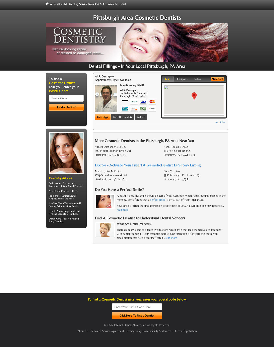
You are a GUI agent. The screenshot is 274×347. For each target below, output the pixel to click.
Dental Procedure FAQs (65, 191)
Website (141, 117)
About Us (82, 331)
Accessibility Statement (157, 331)
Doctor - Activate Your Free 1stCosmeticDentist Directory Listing (148, 165)
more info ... (220, 122)
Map (167, 79)
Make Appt (102, 117)
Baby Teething (56, 221)
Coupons (182, 79)
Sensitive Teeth (70, 206)
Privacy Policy (134, 331)
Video (197, 79)
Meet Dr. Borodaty (122, 117)
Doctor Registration (185, 331)
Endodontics (55, 183)
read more (123, 209)
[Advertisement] (66, 262)
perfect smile (157, 199)
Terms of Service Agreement (107, 331)
